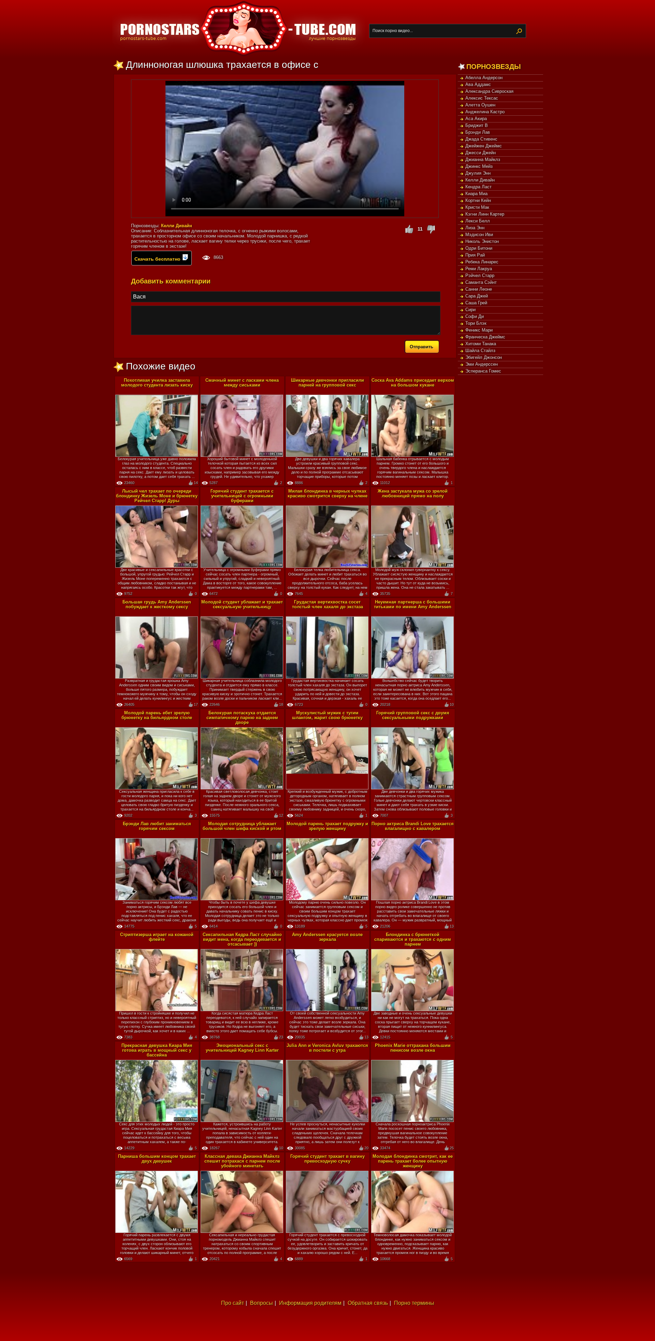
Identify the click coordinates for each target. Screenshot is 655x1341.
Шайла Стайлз (480, 350)
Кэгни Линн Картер (484, 214)
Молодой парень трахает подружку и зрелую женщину (327, 826)
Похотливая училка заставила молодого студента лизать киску (157, 383)
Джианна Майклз (482, 159)
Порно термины (414, 1303)
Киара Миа (476, 193)
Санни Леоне (478, 289)
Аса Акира (476, 118)
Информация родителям (310, 1303)
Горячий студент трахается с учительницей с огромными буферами (242, 496)
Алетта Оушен (480, 104)
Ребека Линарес (481, 261)
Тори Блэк (475, 323)
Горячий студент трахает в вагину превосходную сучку (327, 1159)
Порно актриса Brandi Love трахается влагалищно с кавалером (413, 826)
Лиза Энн (474, 227)
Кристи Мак (477, 207)
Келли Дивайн (480, 180)
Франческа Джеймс (485, 336)
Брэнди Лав (477, 132)
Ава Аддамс (478, 84)
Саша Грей (476, 302)
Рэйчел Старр (479, 275)
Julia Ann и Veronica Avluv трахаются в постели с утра (327, 1048)
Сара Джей (476, 295)
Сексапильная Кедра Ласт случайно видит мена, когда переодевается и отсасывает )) (242, 939)
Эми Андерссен (481, 364)
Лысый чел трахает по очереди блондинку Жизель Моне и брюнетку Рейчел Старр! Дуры (157, 496)
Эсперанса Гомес (483, 371)
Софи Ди (474, 316)
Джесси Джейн (480, 152)
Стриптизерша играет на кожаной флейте (156, 937)
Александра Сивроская (489, 91)
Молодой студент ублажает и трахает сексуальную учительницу (242, 604)
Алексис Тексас (481, 98)
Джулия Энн (478, 173)
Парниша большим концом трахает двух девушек (157, 1159)
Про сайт (232, 1303)
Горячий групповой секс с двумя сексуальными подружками (412, 715)
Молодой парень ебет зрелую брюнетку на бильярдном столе (156, 715)
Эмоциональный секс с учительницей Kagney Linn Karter (242, 1048)
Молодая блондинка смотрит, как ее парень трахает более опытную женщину (413, 1161)
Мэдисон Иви (479, 234)
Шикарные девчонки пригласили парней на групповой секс (327, 383)
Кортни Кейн (478, 200)
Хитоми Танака (480, 343)
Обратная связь (368, 1303)
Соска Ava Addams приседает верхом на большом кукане (413, 383)
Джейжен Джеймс (483, 145)
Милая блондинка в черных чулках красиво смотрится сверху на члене (327, 493)
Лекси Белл (477, 220)
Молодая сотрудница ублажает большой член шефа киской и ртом (242, 826)
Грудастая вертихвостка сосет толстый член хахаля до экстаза (327, 604)
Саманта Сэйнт (481, 282)
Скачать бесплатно (158, 259)
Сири (470, 309)
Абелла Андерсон (484, 77)
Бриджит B (476, 125)
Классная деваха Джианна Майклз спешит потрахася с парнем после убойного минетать (242, 1161)
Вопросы (261, 1303)
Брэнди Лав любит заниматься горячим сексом (157, 826)
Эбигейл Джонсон (483, 357)
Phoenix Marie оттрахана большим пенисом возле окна (413, 1048)
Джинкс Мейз (479, 166)
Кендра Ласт (478, 186)
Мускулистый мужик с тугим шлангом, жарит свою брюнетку (327, 715)
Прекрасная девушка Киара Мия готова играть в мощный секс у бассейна (156, 1050)
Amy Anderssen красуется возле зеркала (327, 937)
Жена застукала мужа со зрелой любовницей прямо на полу (413, 493)
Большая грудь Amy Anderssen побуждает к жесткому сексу (156, 604)
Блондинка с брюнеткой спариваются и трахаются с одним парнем (412, 939)
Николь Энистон (482, 241)
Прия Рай (475, 255)
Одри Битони (478, 248)
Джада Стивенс (481, 139)
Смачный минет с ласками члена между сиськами (242, 383)
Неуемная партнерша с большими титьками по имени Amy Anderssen (412, 604)
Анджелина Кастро (485, 111)
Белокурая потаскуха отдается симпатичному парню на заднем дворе (242, 717)
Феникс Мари (479, 330)
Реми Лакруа (478, 268)
